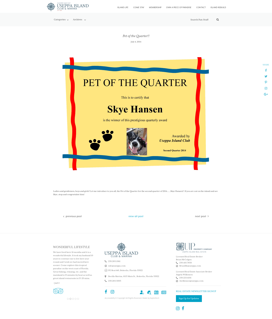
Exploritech (154, 298)
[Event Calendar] (156, 292)
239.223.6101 (185, 278)
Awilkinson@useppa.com (191, 281)
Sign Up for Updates (189, 298)
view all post (136, 216)
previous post (73, 216)
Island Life (122, 7)
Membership (155, 7)
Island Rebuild (218, 7)
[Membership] (142, 292)
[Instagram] (112, 292)
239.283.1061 (114, 261)
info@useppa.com (117, 266)
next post (200, 216)
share (266, 65)
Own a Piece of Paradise (178, 7)
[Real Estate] (149, 292)
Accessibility (110, 298)
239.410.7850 (185, 263)
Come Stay (138, 7)
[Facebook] (106, 292)
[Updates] (163, 292)
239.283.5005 (114, 281)
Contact (201, 7)
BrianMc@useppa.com (190, 266)
